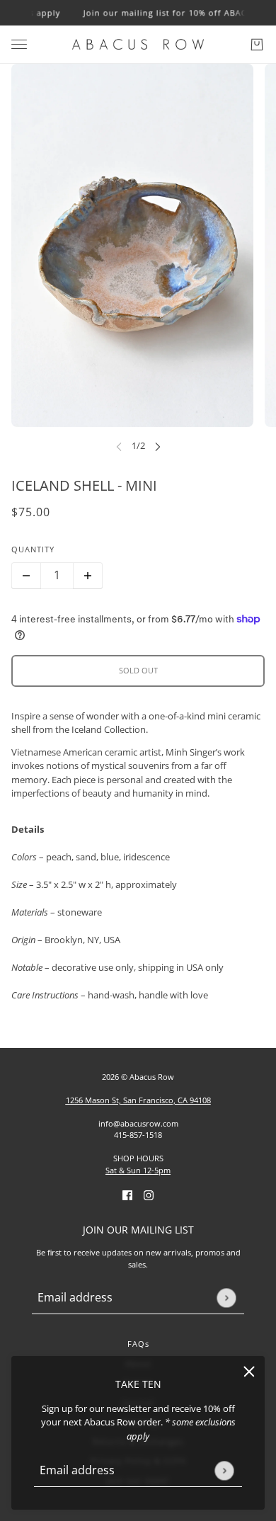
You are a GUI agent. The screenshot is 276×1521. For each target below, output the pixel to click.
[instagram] (148, 1194)
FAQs (138, 1343)
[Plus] (88, 575)
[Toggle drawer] (19, 44)
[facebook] (127, 1194)
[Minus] (26, 575)
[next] (158, 446)
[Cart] (257, 44)
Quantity (32, 549)
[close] (249, 1372)
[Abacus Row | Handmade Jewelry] (138, 44)
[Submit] (224, 1470)
